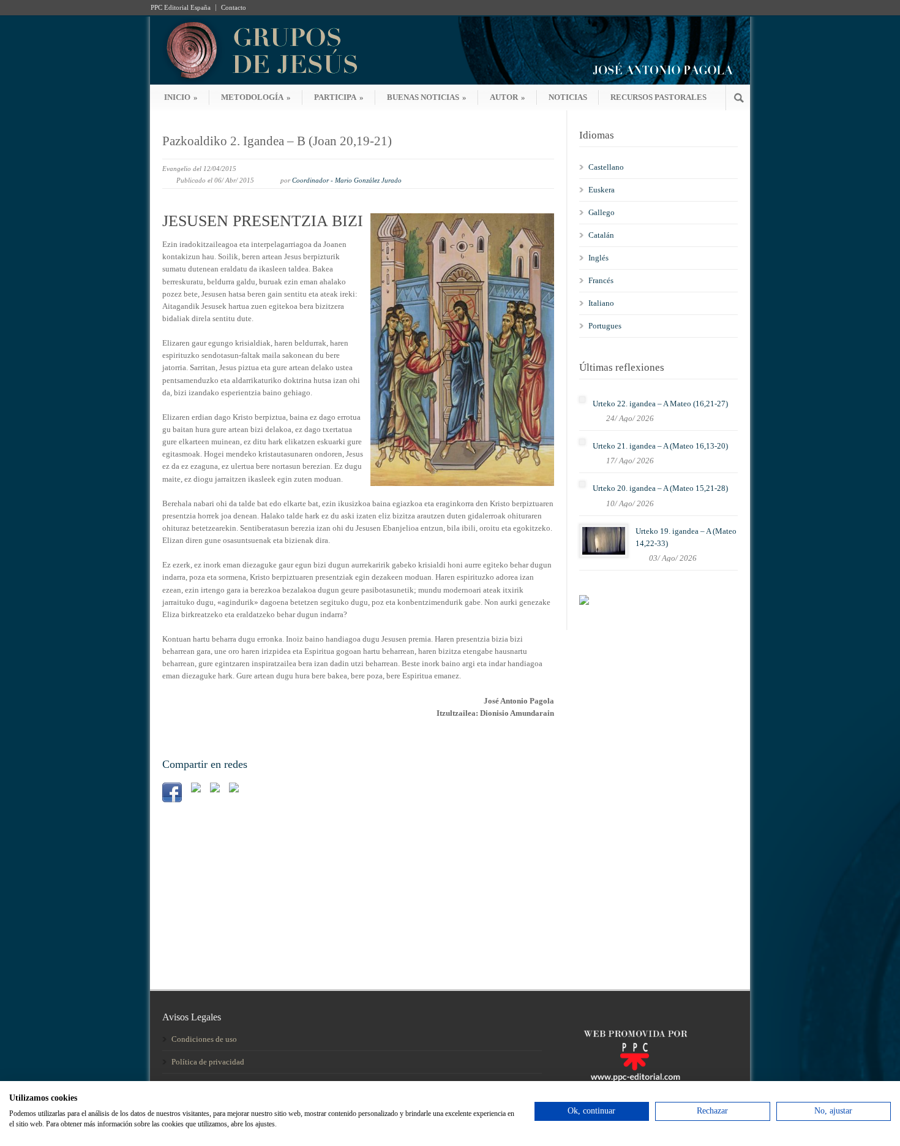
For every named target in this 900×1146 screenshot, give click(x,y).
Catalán (601, 235)
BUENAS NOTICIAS (427, 97)
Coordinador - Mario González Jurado (347, 180)
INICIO (181, 97)
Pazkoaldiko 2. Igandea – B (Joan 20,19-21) (277, 141)
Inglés (598, 257)
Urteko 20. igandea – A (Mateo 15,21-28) (660, 488)
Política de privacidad (207, 1061)
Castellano (606, 167)
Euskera (601, 189)
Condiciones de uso (204, 1039)
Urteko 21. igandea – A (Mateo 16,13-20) (660, 445)
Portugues (604, 325)
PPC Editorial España (181, 7)
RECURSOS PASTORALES (658, 97)
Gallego (601, 212)
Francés (600, 280)
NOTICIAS (568, 97)
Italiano (601, 303)
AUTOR (507, 97)
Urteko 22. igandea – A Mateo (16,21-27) (660, 403)
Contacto (233, 7)
